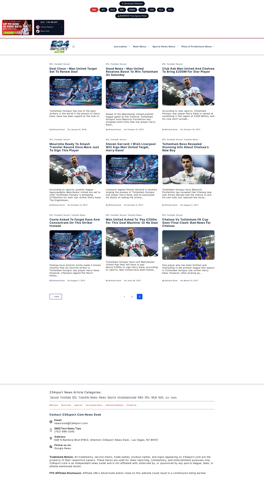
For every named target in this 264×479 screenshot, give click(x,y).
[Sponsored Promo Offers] (17, 27)
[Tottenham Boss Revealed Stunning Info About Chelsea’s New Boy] (188, 169)
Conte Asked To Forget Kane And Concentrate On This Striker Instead (75, 223)
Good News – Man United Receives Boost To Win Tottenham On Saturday (132, 72)
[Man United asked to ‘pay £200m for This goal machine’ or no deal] (132, 242)
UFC (167, 397)
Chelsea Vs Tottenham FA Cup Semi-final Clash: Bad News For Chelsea (186, 223)
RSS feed (54, 405)
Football (58, 64)
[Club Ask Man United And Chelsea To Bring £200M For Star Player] (188, 91)
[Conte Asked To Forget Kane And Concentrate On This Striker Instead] (76, 245)
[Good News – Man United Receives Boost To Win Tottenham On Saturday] (132, 94)
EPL (170, 10)
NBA (94, 10)
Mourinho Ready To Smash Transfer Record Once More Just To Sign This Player (74, 147)
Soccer (66, 64)
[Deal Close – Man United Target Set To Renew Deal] (76, 91)
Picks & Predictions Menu (196, 46)
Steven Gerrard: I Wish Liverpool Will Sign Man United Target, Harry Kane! (131, 147)
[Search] (73, 47)
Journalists (120, 46)
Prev (56, 297)
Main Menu (139, 46)
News (102, 397)
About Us (78, 405)
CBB (152, 10)
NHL (122, 10)
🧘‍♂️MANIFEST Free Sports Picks (132, 16)
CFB (142, 10)
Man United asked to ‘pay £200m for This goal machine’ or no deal (132, 221)
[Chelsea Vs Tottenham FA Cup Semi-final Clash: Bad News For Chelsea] (188, 245)
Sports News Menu (163, 46)
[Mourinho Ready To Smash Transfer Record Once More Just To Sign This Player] (76, 169)
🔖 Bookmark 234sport (132, 3)
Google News (62, 448)
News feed (66, 405)
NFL (103, 10)
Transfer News (191, 140)
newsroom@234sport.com (71, 423)
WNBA (132, 10)
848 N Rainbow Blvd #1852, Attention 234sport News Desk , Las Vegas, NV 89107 (106, 439)
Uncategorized (126, 397)
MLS (161, 10)
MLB (113, 10)
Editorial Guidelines (114, 405)
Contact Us (131, 405)
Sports (111, 397)
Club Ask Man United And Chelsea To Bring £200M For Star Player (188, 70)
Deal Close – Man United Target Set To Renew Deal (73, 70)
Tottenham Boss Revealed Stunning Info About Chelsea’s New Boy (185, 147)
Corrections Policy (94, 405)
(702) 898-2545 (64, 431)
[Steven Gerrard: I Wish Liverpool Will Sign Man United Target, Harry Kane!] (132, 169)
